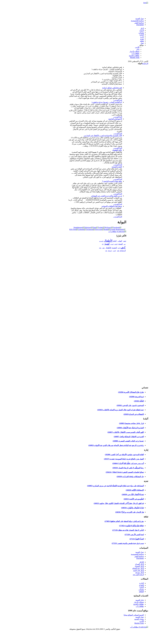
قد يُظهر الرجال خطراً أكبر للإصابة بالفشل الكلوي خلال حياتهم (119, 503)
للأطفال (108, 248)
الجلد (114, 241)
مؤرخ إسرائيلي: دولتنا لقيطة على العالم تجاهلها (124, 521)
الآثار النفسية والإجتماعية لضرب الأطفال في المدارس (103, 135)
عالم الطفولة (117, 150)
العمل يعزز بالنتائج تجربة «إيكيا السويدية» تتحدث (124, 459)
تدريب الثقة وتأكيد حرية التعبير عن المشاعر (106, 196)
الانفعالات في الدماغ (133, 414)
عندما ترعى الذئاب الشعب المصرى (128, 441)
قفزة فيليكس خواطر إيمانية (112, 88)
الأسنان (116, 244)
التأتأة (139, 401)
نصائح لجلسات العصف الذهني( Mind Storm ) (125, 472)
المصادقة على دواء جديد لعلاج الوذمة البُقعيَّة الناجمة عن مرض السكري (115, 486)
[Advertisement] (94, 10)
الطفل (124, 241)
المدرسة (101, 241)
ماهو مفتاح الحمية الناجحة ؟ (112, 181)
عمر (125, 244)
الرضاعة (123, 250)
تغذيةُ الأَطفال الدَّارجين (133, 494)
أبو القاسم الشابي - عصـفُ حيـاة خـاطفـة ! (107, 102)
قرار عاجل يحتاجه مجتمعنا (131, 423)
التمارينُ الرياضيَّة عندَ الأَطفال (130, 428)
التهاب (120, 241)
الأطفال (108, 240)
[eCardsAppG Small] (117, 231)
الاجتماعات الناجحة (115, 119)
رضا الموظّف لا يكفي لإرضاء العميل (128, 468)
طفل (103, 248)
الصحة (120, 244)
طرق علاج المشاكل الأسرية (131, 392)
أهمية (107, 244)
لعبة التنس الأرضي (134, 534)
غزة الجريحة (136, 397)
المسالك (110, 250)
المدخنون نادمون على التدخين (130, 405)
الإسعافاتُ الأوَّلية (135, 490)
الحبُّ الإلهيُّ (136, 539)
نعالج (100, 248)
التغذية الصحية (117, 167)
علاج (106, 250)
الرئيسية (145, 63)
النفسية (114, 248)
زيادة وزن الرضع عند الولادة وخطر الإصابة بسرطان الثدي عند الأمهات (116, 445)
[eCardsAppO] (139, 627)
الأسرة (114, 250)
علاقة (118, 250)
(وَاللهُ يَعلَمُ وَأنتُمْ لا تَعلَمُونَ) (131, 526)
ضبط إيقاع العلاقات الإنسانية (112, 206)
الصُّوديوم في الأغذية (134, 499)
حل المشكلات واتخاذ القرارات (130, 476)
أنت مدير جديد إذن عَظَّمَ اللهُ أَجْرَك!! (128, 463)
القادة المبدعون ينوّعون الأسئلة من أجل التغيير (124, 454)
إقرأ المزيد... (117, 100)
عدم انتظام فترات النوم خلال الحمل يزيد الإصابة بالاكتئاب (120, 410)
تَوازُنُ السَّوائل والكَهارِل (132, 508)
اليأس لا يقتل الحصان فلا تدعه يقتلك (128, 530)
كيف (123, 247)
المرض (112, 244)
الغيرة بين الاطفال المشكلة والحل (129, 437)
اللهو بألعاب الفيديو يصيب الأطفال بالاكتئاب (125, 432)
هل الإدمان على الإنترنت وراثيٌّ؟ (129, 512)
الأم (103, 244)
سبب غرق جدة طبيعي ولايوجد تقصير (128, 543)
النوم (119, 248)
